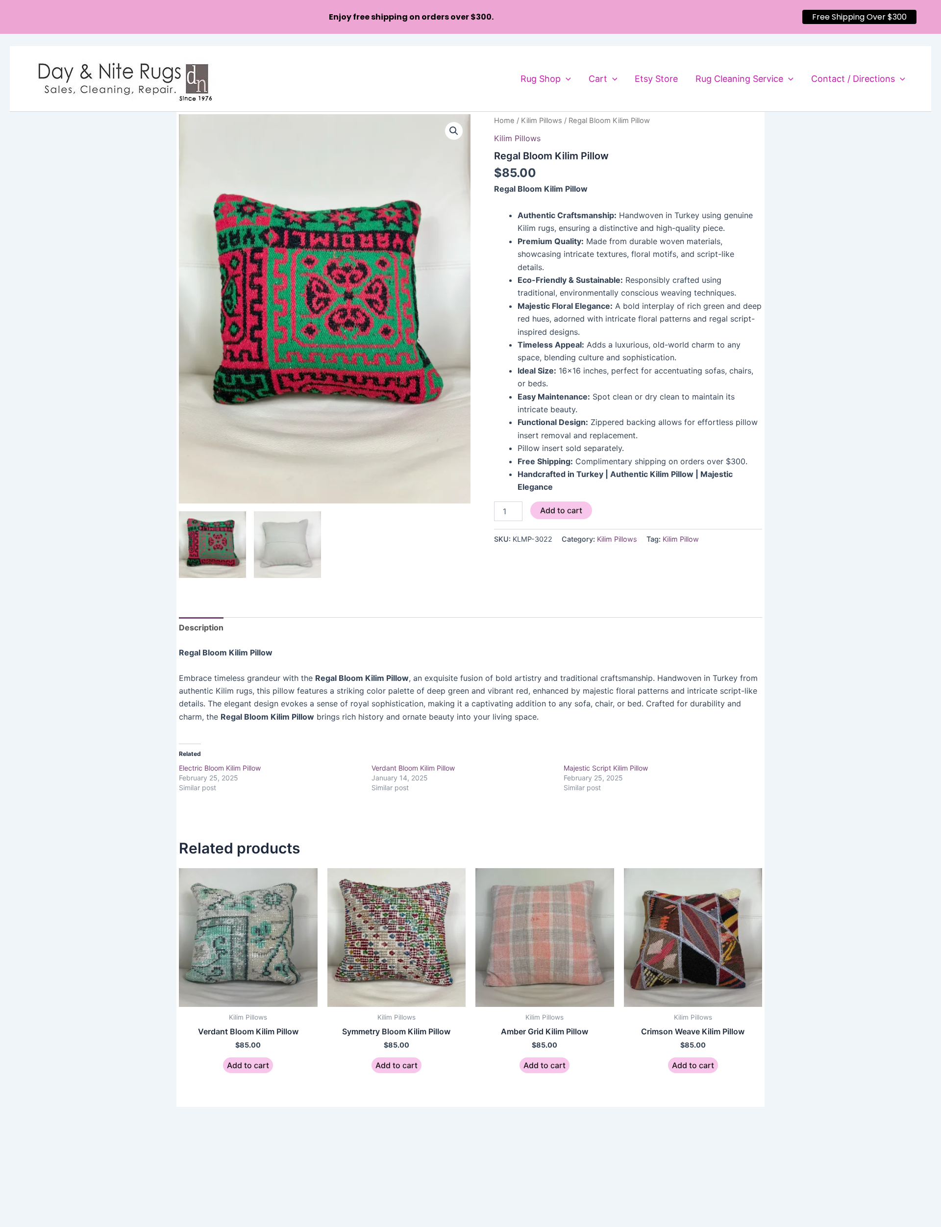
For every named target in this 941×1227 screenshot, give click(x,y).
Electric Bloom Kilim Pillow (220, 768)
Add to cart (561, 510)
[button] (454, 131)
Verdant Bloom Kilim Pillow (413, 768)
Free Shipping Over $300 (859, 17)
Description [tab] (201, 627)
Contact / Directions (853, 79)
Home (504, 120)
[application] (566, 79)
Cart (598, 79)
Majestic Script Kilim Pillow (606, 768)
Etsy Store (656, 79)
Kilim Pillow (681, 539)
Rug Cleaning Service (739, 79)
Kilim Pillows (541, 120)
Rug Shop (540, 79)
